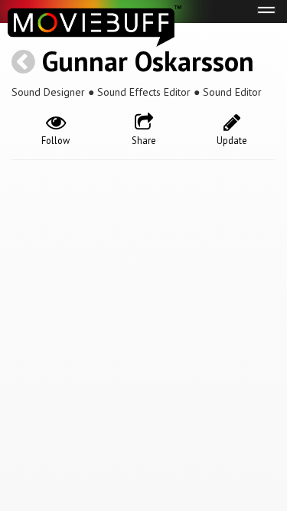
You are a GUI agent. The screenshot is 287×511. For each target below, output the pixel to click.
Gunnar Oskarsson (148, 61)
